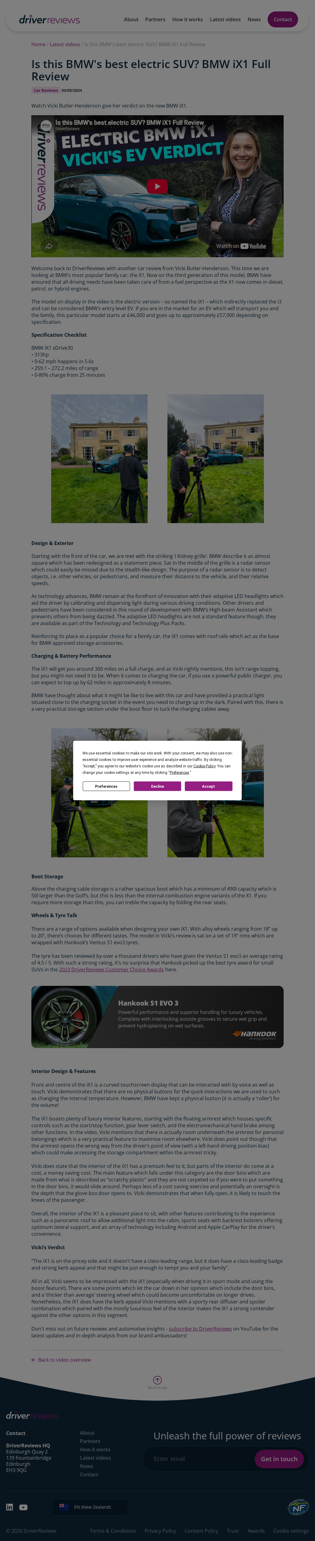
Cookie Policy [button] (204, 766)
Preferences (106, 786)
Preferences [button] (179, 772)
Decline (157, 786)
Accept (208, 786)
